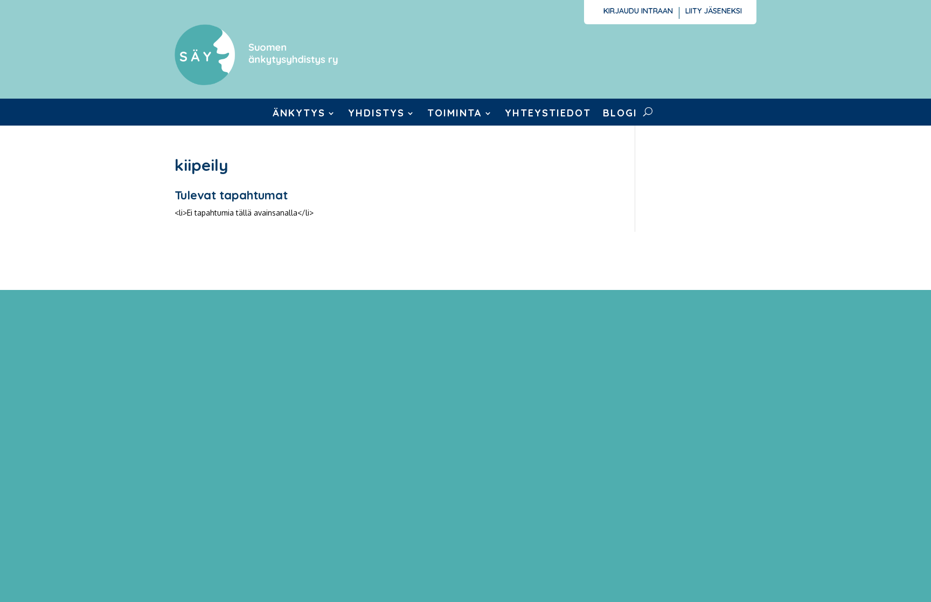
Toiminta (454, 114)
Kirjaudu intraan (638, 11)
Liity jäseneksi (713, 11)
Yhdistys (376, 114)
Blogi (620, 114)
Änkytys (299, 114)
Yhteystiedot (548, 114)
